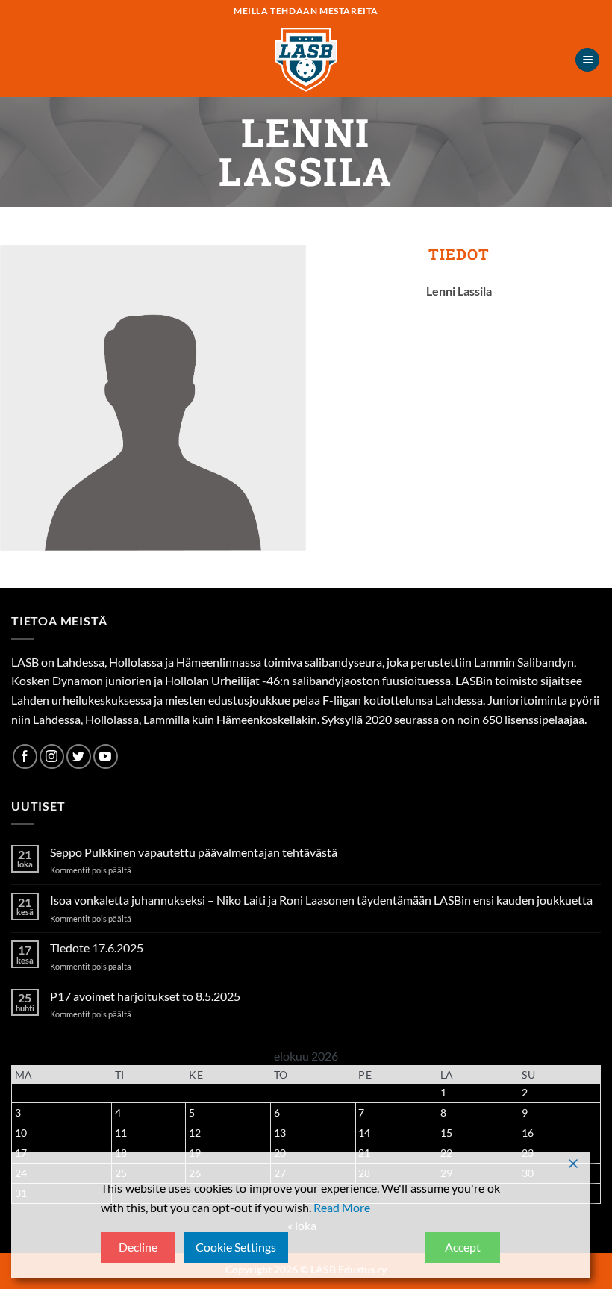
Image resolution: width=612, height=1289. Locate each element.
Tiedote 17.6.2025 (96, 947)
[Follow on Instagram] (52, 756)
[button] (587, 60)
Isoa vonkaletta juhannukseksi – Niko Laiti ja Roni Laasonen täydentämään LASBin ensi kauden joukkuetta (321, 900)
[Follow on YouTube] (105, 756)
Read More (341, 1207)
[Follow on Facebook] (25, 756)
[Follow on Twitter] (78, 756)
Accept (463, 1247)
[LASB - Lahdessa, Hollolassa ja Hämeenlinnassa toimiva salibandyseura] (306, 59)
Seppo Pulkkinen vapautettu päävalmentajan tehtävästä (193, 852)
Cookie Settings (236, 1247)
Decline (138, 1247)
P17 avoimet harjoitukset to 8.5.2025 (145, 996)
